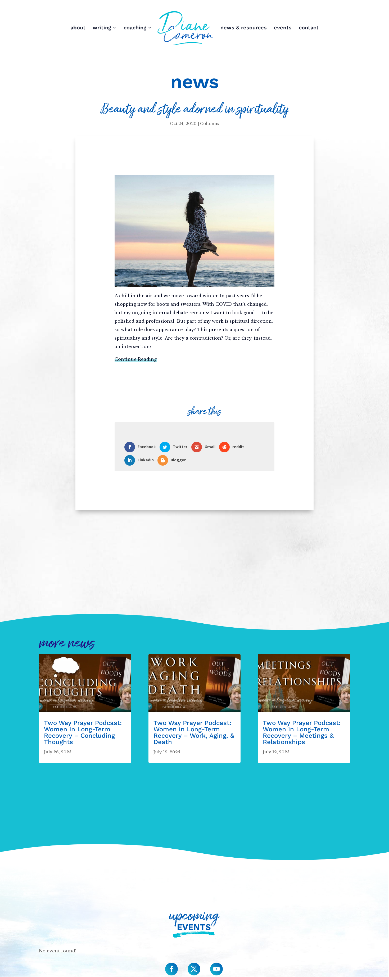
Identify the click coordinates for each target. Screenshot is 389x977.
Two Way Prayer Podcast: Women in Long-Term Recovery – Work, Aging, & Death (193, 732)
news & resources (243, 28)
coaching (135, 28)
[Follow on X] (194, 969)
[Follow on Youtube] (216, 969)
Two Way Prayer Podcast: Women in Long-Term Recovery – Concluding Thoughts (83, 732)
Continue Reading (136, 359)
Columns (209, 123)
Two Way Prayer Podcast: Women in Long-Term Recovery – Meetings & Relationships (302, 732)
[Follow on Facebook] (171, 969)
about (77, 28)
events (283, 28)
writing (102, 28)
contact (309, 28)
